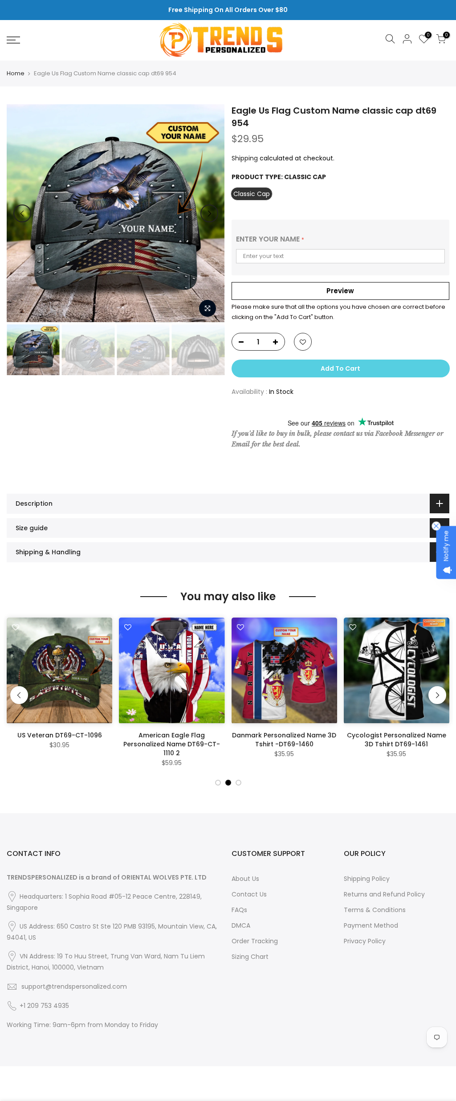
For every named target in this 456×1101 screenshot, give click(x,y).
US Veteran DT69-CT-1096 (59, 735)
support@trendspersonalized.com (74, 986)
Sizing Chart (250, 956)
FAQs (239, 909)
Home (15, 74)
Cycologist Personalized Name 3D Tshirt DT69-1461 (396, 740)
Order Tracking (255, 941)
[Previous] (22, 213)
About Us (245, 878)
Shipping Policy (367, 878)
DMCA (241, 925)
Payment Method (371, 925)
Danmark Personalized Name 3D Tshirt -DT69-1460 (284, 740)
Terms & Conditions (375, 909)
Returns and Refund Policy (384, 894)
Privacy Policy (365, 941)
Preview (340, 290)
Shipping (245, 158)
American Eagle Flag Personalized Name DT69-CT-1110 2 (171, 744)
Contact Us (249, 894)
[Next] (209, 213)
